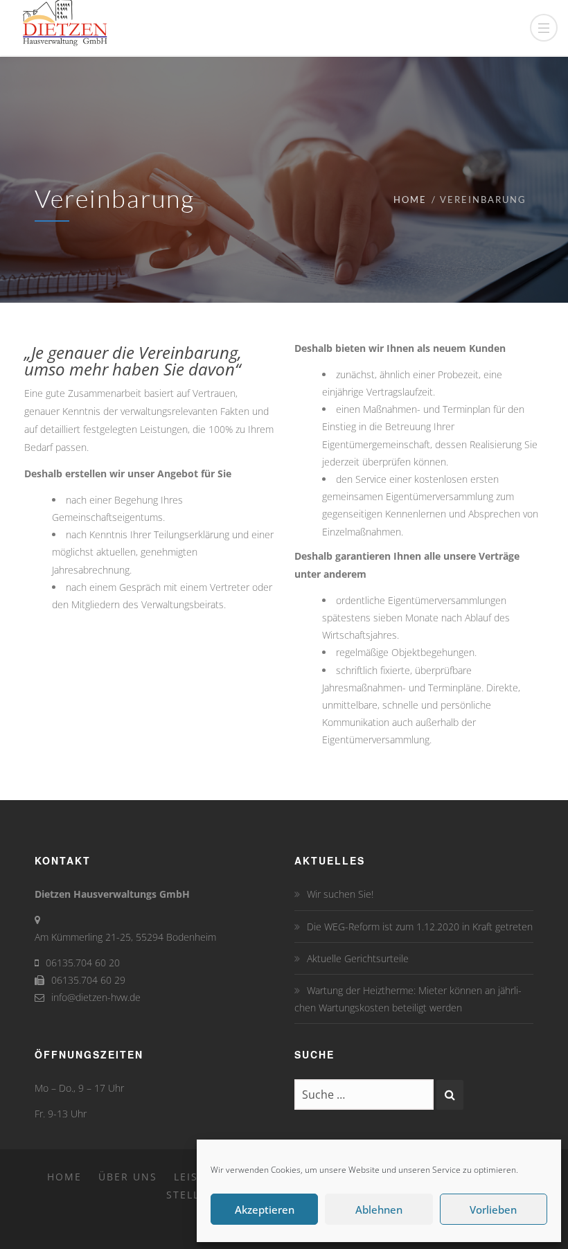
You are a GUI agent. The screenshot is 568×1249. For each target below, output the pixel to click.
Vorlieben (493, 1209)
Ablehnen (378, 1209)
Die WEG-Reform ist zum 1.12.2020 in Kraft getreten (420, 926)
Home (410, 199)
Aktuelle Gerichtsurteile (358, 958)
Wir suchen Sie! (340, 894)
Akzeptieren (264, 1209)
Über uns (127, 1176)
